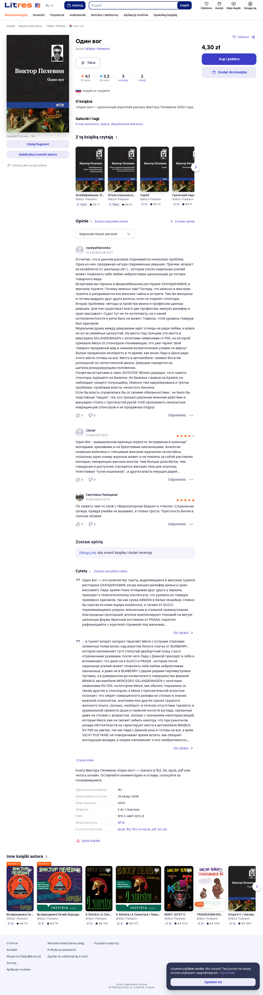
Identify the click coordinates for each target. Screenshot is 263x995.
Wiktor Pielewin (86, 199)
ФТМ (121, 823)
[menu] (50, 5)
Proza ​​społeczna (87, 124)
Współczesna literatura (127, 124)
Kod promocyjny (16, 15)
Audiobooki (78, 15)
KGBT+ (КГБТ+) (174, 914)
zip (165, 829)
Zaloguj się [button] (87, 552)
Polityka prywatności (61, 950)
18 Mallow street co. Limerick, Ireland (131, 987)
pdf (154, 829)
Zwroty (12, 963)
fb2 (128, 829)
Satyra (105, 124)
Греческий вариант (186, 195)
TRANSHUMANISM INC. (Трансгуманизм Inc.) (211, 914)
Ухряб (144, 195)
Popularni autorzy (106, 943)
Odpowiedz (177, 415)
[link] (129, 247)
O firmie (12, 943)
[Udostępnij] (253, 37)
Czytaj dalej (227, 973)
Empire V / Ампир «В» (242, 914)
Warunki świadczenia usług (65, 943)
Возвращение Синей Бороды (20, 914)
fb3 (134, 829)
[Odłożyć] (100, 151)
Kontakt (12, 950)
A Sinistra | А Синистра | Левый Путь (99, 914)
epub (121, 829)
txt (159, 829)
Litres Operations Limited (131, 984)
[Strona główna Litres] (22, 5)
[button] (38, 144)
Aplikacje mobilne (136, 15)
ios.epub (144, 829)
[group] (135, 250)
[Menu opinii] (191, 415)
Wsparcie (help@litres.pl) (24, 956)
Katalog (77, 5)
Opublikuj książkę (165, 15)
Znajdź (184, 5)
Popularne (57, 15)
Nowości (39, 15)
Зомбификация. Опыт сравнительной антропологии (90, 195)
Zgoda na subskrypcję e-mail (67, 956)
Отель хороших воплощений (122, 195)
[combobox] (133, 5)
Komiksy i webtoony (104, 15)
